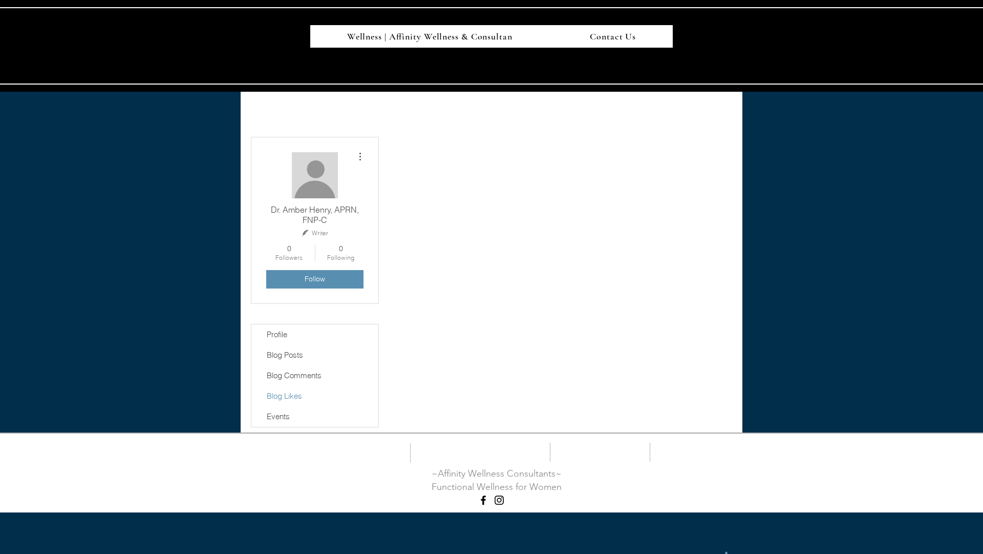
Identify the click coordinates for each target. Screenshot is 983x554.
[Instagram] (499, 500)
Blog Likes (284, 396)
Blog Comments (294, 375)
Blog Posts (285, 355)
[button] (726, 552)
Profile (277, 334)
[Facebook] (483, 500)
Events (278, 416)
